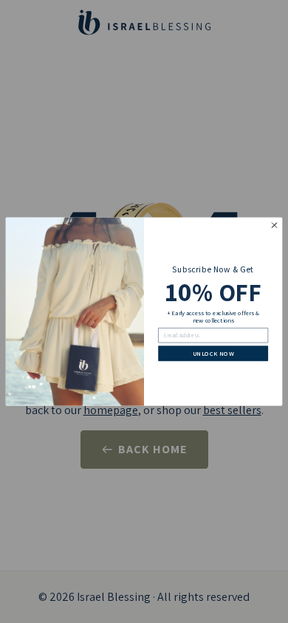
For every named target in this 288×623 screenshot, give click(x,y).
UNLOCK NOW (213, 353)
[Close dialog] (274, 225)
